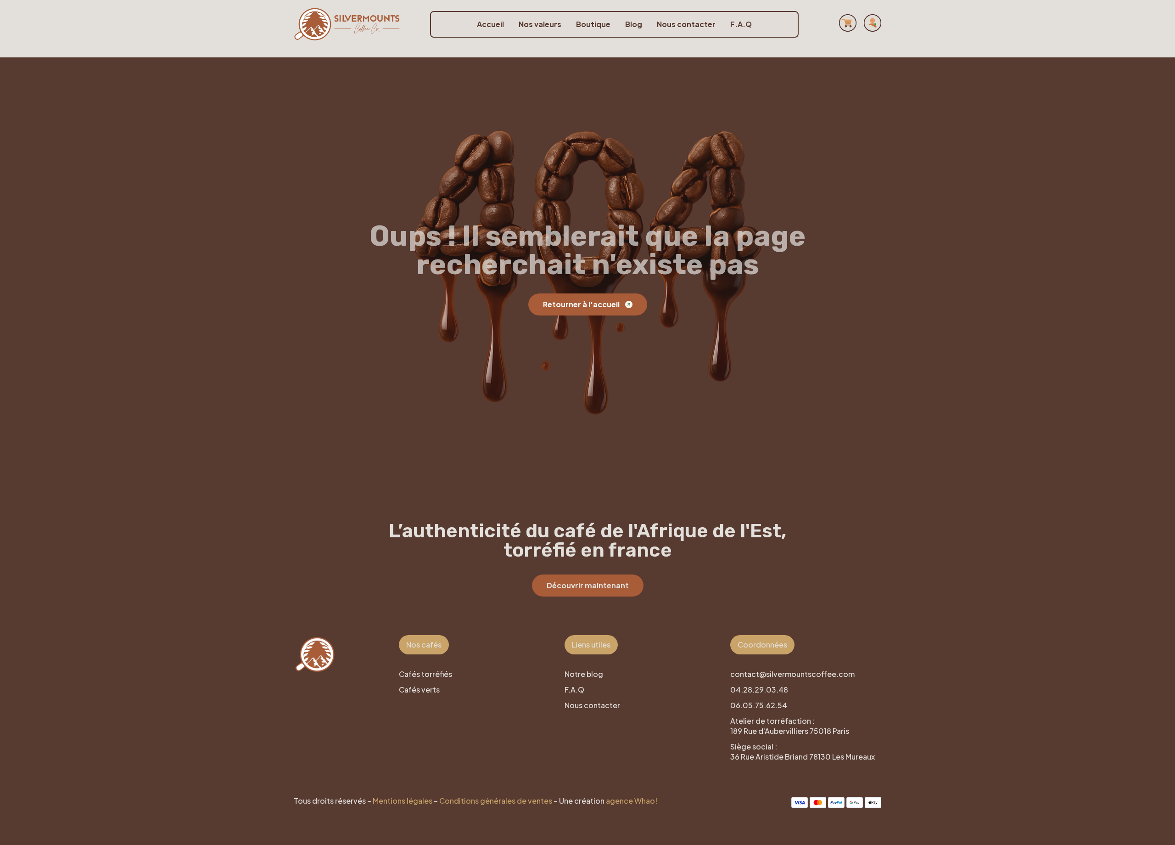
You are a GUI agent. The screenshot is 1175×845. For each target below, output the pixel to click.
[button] (424, 644)
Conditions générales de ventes (495, 801)
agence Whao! (631, 801)
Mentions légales (402, 801)
